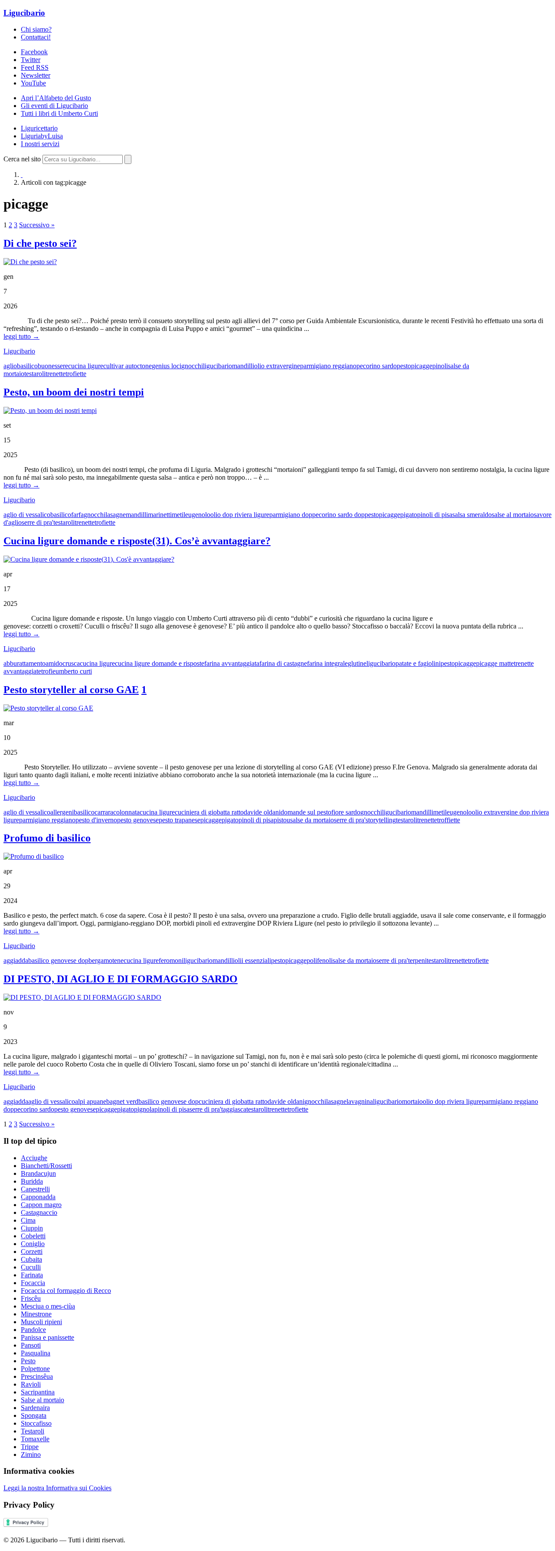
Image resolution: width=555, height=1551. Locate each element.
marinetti (160, 514)
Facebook (34, 52)
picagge (421, 366)
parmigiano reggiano (328, 366)
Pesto (28, 1360)
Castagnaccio (39, 1212)
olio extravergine (277, 366)
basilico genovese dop (58, 960)
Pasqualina (35, 1353)
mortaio (412, 1101)
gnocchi (192, 366)
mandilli (243, 366)
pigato (408, 514)
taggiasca (233, 1109)
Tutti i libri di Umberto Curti (59, 113)
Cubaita (31, 1259)
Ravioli (31, 1384)
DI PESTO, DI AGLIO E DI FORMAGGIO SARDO (120, 979)
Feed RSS (35, 67)
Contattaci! (36, 37)
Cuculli (31, 1267)
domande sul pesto (306, 812)
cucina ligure (85, 366)
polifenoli (320, 960)
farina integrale (327, 663)
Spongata (33, 1415)
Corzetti (31, 1251)
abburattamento (24, 663)
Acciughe (34, 1158)
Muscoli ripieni (41, 1321)
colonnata (126, 812)
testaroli (35, 373)
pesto (404, 366)
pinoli (440, 366)
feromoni (171, 960)
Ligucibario (24, 12)
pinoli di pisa (434, 514)
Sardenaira (35, 1407)
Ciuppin (32, 1228)
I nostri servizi (40, 143)
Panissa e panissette (47, 1337)
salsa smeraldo (472, 514)
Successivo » (37, 225)
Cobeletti (33, 1236)
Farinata (32, 1275)
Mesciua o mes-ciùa (48, 1306)
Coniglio (33, 1243)
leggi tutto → (21, 336)
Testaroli (32, 1431)
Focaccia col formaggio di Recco (66, 1290)
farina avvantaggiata (231, 663)
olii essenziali (253, 960)
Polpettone (35, 1368)
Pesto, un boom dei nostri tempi (73, 392)
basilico (27, 366)
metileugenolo (191, 514)
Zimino (31, 1454)
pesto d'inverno (96, 820)
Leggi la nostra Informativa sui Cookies (57, 1488)
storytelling (381, 820)
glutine (357, 663)
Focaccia (33, 1282)
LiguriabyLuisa (42, 136)
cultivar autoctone (127, 366)
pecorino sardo (376, 366)
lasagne (115, 514)
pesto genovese (138, 820)
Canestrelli (35, 1189)
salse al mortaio (513, 514)
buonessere (53, 366)
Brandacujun (38, 1173)
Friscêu (31, 1298)
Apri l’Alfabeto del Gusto (56, 97)
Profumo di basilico (47, 838)
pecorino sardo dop (338, 514)
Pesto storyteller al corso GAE (71, 689)
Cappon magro (41, 1204)
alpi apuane (90, 1101)
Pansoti (31, 1345)
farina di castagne (283, 663)
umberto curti (74, 671)
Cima (28, 1220)
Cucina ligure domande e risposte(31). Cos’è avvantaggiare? (137, 540)
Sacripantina (38, 1392)
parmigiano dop (290, 514)
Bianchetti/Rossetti (46, 1165)
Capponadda (38, 1197)
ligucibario (217, 366)
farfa (77, 514)
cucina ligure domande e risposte (159, 663)
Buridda (32, 1181)
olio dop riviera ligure (239, 514)
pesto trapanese (179, 820)
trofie (48, 671)
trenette (55, 373)
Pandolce (33, 1329)
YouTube (33, 83)
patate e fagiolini (418, 663)
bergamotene (106, 960)
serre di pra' (37, 522)
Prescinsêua (37, 1376)
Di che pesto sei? (40, 243)
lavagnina (359, 1101)
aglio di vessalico (26, 514)
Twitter (30, 59)
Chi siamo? (36, 29)
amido (54, 663)
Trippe (30, 1446)
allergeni (62, 812)
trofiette (75, 373)
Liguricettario (39, 128)
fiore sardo (345, 812)
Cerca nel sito (22, 159)
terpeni (417, 960)
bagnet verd (122, 1101)
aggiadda (15, 960)
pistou (282, 820)
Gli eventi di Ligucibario (54, 105)
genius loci (166, 366)
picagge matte (495, 663)
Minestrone (36, 1314)
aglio (10, 366)
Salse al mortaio (42, 1400)
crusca (71, 663)
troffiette (448, 820)
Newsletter (35, 75)
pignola (144, 1109)
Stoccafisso (36, 1423)
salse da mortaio (312, 820)
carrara (104, 812)
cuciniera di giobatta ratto (209, 812)
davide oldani (262, 812)
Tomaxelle (35, 1439)
